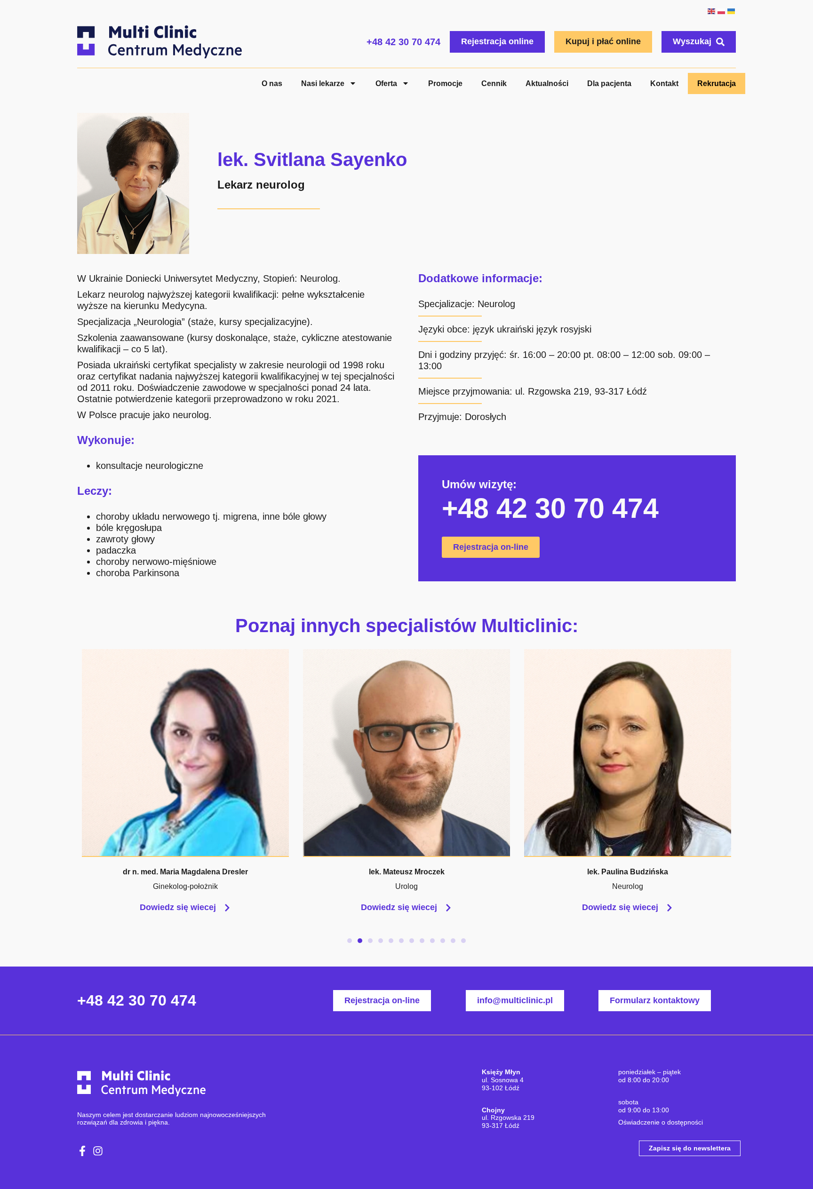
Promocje (445, 83)
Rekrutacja (716, 83)
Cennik (494, 83)
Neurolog (496, 304)
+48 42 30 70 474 (403, 42)
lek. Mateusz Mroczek (407, 872)
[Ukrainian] (731, 10)
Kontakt (664, 83)
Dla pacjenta (609, 83)
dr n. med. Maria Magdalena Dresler (185, 872)
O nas (272, 83)
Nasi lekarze (322, 83)
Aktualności (547, 83)
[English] (711, 10)
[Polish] (721, 10)
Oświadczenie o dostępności (660, 1122)
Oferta (386, 83)
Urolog (406, 886)
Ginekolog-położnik (185, 886)
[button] (349, 940)
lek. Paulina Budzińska (627, 872)
